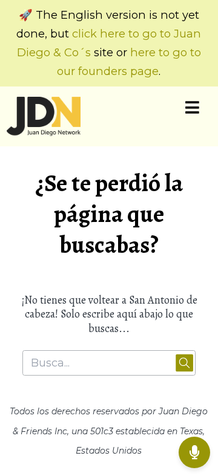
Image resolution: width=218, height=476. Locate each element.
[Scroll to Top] (194, 413)
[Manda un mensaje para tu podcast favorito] (194, 452)
